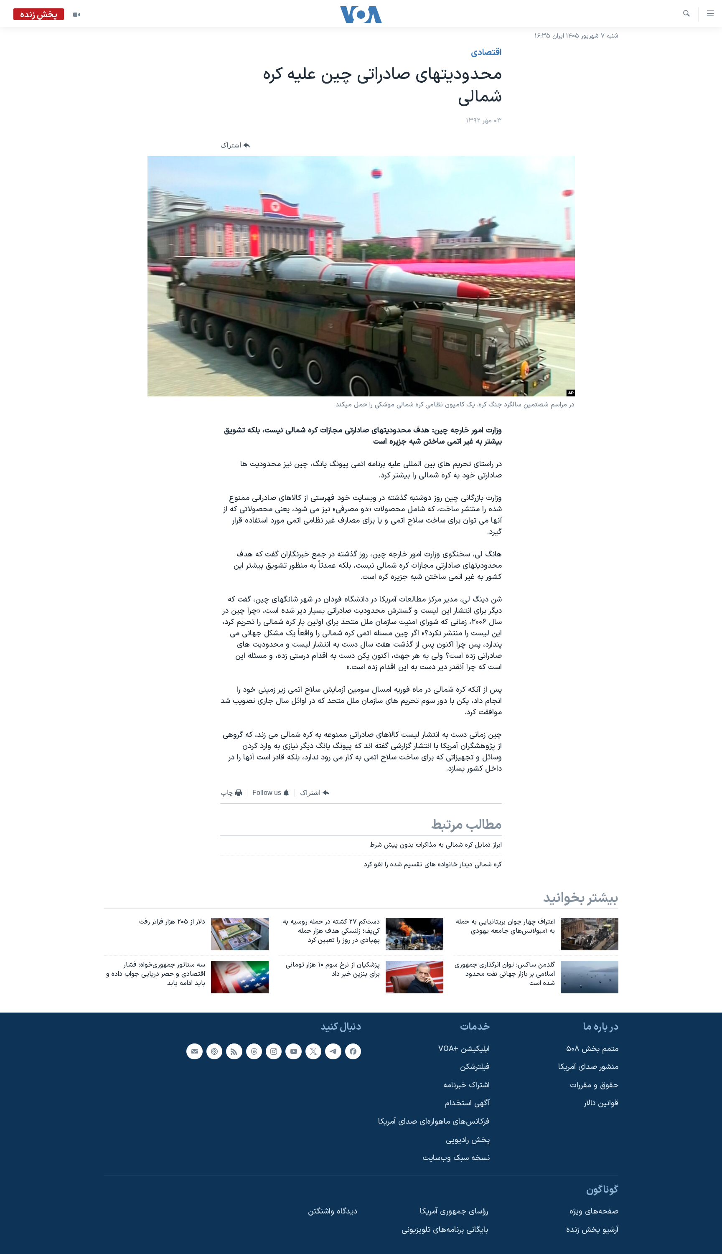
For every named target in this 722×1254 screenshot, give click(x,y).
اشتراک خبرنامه (466, 1085)
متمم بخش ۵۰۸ (592, 1048)
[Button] (235, 145)
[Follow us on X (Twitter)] (313, 1051)
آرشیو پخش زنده (592, 1230)
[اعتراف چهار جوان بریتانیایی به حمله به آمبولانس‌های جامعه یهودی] (589, 934)
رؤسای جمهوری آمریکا (454, 1211)
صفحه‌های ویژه (593, 1211)
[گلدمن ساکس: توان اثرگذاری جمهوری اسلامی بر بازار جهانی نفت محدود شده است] (589, 977)
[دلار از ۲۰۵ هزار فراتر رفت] (240, 934)
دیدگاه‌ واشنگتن (332, 1211)
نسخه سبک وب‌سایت (456, 1158)
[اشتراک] (194, 1051)
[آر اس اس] (234, 1051)
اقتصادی (486, 53)
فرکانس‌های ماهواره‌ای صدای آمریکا (434, 1121)
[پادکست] (214, 1051)
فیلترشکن (475, 1067)
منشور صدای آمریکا (588, 1067)
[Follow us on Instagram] (274, 1051)
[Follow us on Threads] (254, 1051)
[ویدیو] (76, 14)
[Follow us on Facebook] (353, 1051)
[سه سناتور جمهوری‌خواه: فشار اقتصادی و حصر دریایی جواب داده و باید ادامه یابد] (240, 977)
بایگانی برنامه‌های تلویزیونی (445, 1230)
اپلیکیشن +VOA (464, 1048)
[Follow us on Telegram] (333, 1051)
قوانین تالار (601, 1103)
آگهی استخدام (467, 1103)
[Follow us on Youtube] (293, 1051)
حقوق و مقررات (594, 1085)
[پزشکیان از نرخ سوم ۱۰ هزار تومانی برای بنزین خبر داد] (414, 977)
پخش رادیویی (468, 1139)
